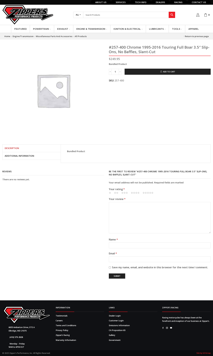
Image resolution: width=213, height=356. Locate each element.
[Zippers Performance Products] (26, 315)
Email (113, 253)
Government (115, 340)
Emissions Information (119, 325)
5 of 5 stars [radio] (148, 193)
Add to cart (169, 71)
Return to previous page (197, 36)
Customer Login (116, 320)
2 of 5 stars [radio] (116, 193)
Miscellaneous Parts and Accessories (54, 36)
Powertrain (41, 29)
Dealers (160, 2)
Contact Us (199, 2)
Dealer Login (115, 315)
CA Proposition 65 (117, 330)
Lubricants (156, 29)
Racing (178, 2)
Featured (20, 29)
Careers (59, 320)
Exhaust (62, 29)
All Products (81, 36)
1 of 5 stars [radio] (110, 193)
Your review (117, 199)
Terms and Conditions (66, 325)
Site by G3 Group (203, 353)
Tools (176, 29)
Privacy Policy (62, 330)
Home (7, 36)
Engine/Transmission (23, 36)
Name (113, 239)
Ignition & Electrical (127, 29)
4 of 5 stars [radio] (135, 193)
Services (121, 2)
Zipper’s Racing (63, 335)
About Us (100, 2)
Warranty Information (66, 340)
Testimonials (62, 315)
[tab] (12, 148)
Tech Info (140, 2)
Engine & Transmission (90, 29)
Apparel (193, 29)
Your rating (117, 189)
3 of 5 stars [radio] (124, 193)
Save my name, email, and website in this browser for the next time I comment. (160, 267)
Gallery (112, 335)
